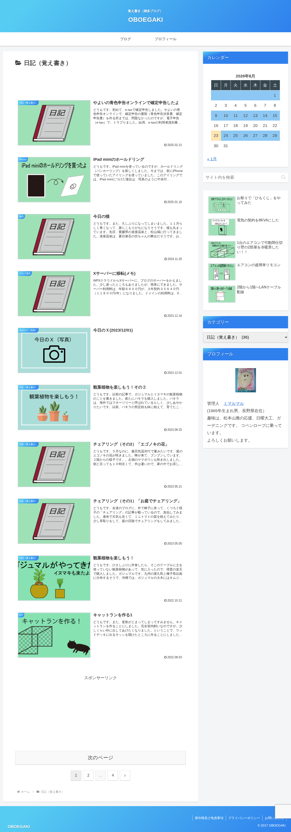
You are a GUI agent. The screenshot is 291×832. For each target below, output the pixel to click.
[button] (283, 177)
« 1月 (212, 159)
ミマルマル (233, 403)
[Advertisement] (100, 81)
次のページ (100, 757)
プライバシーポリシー (244, 818)
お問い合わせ (274, 818)
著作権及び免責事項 (209, 818)
